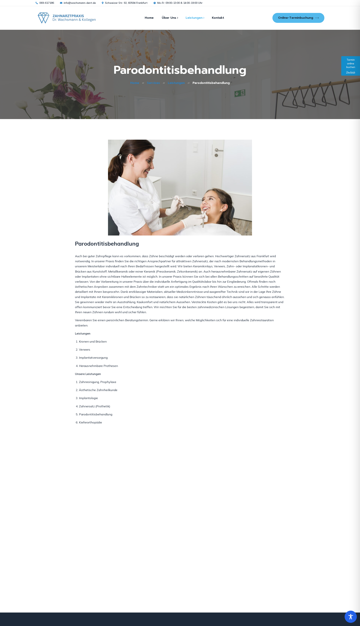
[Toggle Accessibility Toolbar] (350, 616)
